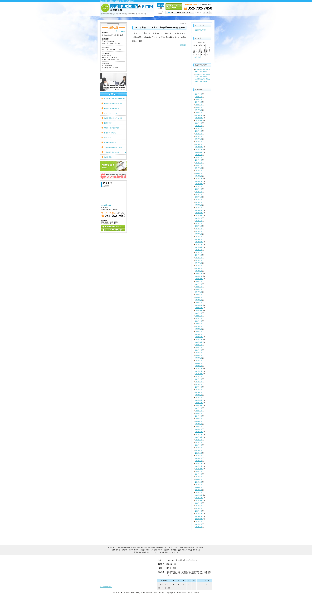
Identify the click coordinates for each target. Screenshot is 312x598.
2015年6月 (198, 448)
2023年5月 (198, 197)
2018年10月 (199, 342)
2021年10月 (199, 247)
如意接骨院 (108, 157)
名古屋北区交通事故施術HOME (114, 98)
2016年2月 (198, 426)
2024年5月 (198, 165)
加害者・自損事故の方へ (112, 128)
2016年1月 (198, 429)
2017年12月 (199, 368)
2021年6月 (198, 258)
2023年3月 (198, 202)
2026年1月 (198, 113)
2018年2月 (198, 363)
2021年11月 (199, 244)
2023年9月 (198, 186)
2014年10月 (199, 469)
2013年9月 (198, 503)
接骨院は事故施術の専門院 (113, 103)
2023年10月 (199, 184)
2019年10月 (199, 310)
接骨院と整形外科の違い (112, 108)
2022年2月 (198, 236)
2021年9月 (198, 250)
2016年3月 (198, 424)
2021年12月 (199, 242)
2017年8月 (198, 379)
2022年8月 (198, 221)
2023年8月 (198, 189)
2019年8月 (198, 316)
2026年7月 (198, 97)
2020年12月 (199, 273)
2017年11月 (199, 371)
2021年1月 (198, 271)
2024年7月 (198, 160)
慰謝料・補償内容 (110, 142)
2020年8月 (198, 284)
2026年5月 (198, 102)
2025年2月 (198, 142)
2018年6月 (198, 353)
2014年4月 (198, 484)
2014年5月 (198, 482)
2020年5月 (198, 292)
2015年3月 (198, 455)
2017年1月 (198, 397)
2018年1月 (198, 366)
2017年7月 (198, 382)
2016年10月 (199, 405)
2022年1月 (198, 239)
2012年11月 (199, 516)
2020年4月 (198, 295)
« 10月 (195, 57)
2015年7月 (198, 445)
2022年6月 (198, 226)
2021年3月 (198, 266)
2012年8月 (198, 524)
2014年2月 (198, 490)
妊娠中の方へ (108, 137)
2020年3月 (198, 297)
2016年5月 (198, 419)
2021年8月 (198, 252)
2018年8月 (198, 347)
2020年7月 (198, 287)
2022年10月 (199, 215)
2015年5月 (198, 450)
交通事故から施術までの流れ (113, 147)
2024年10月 (199, 152)
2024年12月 (199, 147)
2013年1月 (198, 511)
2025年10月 (199, 120)
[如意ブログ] (113, 170)
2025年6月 (198, 131)
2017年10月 (199, 374)
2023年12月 (199, 178)
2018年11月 (199, 339)
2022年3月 (198, 234)
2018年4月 (198, 358)
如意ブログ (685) (200, 30)
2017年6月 (198, 384)
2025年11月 (199, 118)
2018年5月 (198, 355)
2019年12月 (199, 305)
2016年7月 (198, 413)
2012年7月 (198, 527)
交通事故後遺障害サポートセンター (115, 153)
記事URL (183, 45)
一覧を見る (121, 31)
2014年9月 (198, 471)
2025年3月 (198, 139)
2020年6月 (198, 289)
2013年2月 (198, 508)
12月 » (200, 57)
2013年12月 (199, 495)
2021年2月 (198, 268)
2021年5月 (198, 260)
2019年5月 (198, 324)
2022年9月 (198, 218)
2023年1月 (198, 207)
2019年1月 (198, 334)
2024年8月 (198, 157)
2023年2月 (198, 205)
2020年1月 (198, 302)
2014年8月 (198, 474)
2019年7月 (198, 318)
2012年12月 (199, 513)
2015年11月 (199, 434)
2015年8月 (198, 442)
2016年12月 (199, 400)
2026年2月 (198, 110)
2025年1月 (198, 144)
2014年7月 (198, 477)
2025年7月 (198, 128)
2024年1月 (198, 176)
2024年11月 (199, 149)
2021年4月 (198, 263)
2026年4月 (198, 105)
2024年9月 (198, 155)
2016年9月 (198, 408)
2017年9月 (198, 376)
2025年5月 (198, 134)
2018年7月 (198, 350)
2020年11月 (199, 276)
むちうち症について (110, 113)
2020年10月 (199, 279)
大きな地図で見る (106, 587)
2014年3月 (198, 487)
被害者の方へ (108, 123)
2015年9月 (198, 440)
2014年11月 (199, 466)
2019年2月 (198, 331)
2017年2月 (198, 395)
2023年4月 (198, 200)
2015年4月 (198, 453)
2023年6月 (198, 194)
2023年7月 (198, 192)
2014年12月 (199, 463)
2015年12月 (199, 432)
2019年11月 (199, 308)
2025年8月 (198, 126)
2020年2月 (198, 300)
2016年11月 (199, 403)
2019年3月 (198, 329)
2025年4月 (198, 136)
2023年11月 (199, 181)
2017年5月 (198, 387)
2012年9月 (198, 521)
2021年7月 (198, 255)
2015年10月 (199, 437)
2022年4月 (198, 231)
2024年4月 (198, 168)
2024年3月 (198, 171)
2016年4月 (198, 421)
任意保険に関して (110, 133)
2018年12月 (199, 337)
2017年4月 (198, 389)
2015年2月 (198, 458)
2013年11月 (199, 498)
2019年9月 (198, 313)
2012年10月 (199, 519)
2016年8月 (198, 411)
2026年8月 (198, 94)
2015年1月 (198, 461)
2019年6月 (198, 321)
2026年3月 (198, 107)
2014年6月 (198, 479)
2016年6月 (198, 416)
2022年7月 (198, 223)
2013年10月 (199, 500)
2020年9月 (198, 281)
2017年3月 (198, 392)
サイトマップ (173, 552)
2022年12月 (199, 210)
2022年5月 (198, 229)
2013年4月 (198, 506)
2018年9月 (198, 345)
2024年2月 (198, 173)
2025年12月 (199, 115)
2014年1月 (198, 492)
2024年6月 (198, 163)
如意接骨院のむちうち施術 (113, 118)
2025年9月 (198, 123)
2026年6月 (198, 99)
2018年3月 (198, 360)
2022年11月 (199, 213)
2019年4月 (198, 326)
